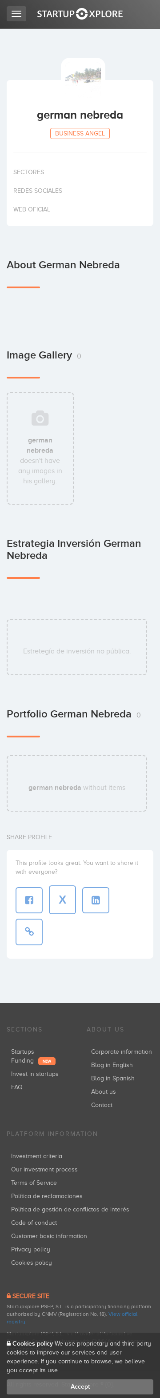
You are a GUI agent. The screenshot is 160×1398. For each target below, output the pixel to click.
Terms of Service (34, 1182)
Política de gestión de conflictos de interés (70, 1209)
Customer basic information (49, 1236)
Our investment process (44, 1169)
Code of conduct (34, 1222)
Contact (101, 1105)
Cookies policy (31, 1262)
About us (103, 1091)
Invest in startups (35, 1074)
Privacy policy (30, 1249)
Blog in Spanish (113, 1078)
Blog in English (112, 1065)
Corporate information (121, 1051)
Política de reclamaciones (47, 1196)
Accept (80, 1386)
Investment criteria (36, 1156)
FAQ (17, 1087)
